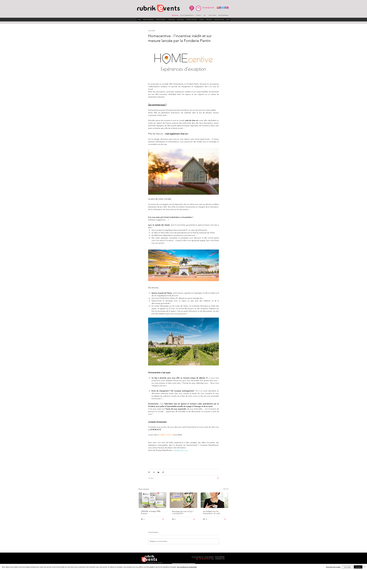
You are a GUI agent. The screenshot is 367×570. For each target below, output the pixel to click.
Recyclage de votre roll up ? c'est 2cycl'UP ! (182, 512)
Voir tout (225, 489)
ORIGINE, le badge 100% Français (150, 512)
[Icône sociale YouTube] (218, 8)
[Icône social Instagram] (227, 8)
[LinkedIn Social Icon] (225, 8)
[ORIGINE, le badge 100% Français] (152, 500)
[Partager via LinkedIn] (158, 472)
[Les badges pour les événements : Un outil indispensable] (214, 500)
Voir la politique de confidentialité (187, 567)
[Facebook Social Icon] (220, 8)
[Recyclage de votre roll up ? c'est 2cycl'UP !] (183, 500)
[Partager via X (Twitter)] (154, 472)
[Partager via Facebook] (149, 472)
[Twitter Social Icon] (223, 8)
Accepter (358, 567)
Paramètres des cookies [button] (333, 567)
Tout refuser (347, 567)
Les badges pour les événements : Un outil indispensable (211, 512)
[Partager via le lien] (163, 472)
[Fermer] (365, 566)
